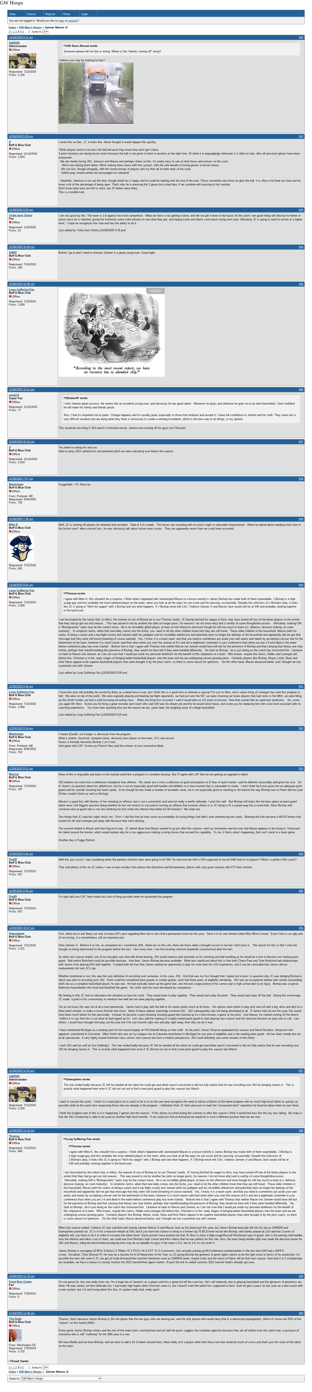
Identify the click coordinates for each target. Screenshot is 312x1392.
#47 (301, 441)
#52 (301, 728)
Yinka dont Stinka (20, 215)
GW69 (13, 252)
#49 (301, 519)
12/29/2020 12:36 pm (22, 1313)
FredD (13, 859)
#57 (301, 1070)
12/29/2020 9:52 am (21, 768)
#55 (301, 891)
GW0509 (14, 42)
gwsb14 (14, 395)
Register (50, 14)
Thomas (14, 1136)
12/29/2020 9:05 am (21, 585)
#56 (301, 928)
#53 (301, 768)
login (61, 20)
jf (10, 141)
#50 (301, 585)
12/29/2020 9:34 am (21, 728)
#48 (301, 478)
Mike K (13, 524)
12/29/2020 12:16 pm (22, 1130)
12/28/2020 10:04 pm (22, 247)
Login (84, 14)
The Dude (15, 1318)
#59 (301, 1276)
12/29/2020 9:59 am (21, 891)
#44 (301, 247)
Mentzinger (16, 484)
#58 (301, 1130)
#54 (301, 853)
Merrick (14, 774)
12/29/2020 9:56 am (21, 853)
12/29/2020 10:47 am (22, 928)
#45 (301, 284)
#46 (301, 389)
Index (12, 14)
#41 (301, 37)
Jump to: (15, 1378)
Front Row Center (20, 1281)
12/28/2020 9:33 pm (21, 209)
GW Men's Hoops (30, 27)
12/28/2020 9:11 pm (21, 37)
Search (31, 14)
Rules (66, 14)
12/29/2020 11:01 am (21, 1070)
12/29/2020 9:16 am (21, 686)
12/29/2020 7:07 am (21, 478)
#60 (301, 1313)
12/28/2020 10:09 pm (22, 284)
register (72, 20)
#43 (301, 209)
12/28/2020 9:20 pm (21, 136)
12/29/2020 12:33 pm (22, 1276)
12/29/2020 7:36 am (21, 519)
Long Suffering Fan (21, 289)
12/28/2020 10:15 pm (22, 441)
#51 (301, 686)
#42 (301, 136)
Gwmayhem (16, 933)
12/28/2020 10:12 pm (22, 389)
